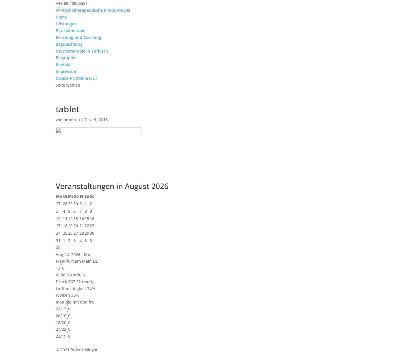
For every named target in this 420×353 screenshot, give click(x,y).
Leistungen (66, 23)
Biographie (66, 57)
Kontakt (63, 64)
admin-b (72, 119)
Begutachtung (69, 44)
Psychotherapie (70, 30)
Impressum (66, 71)
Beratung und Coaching (78, 37)
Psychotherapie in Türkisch (82, 51)
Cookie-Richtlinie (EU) (76, 78)
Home (61, 17)
